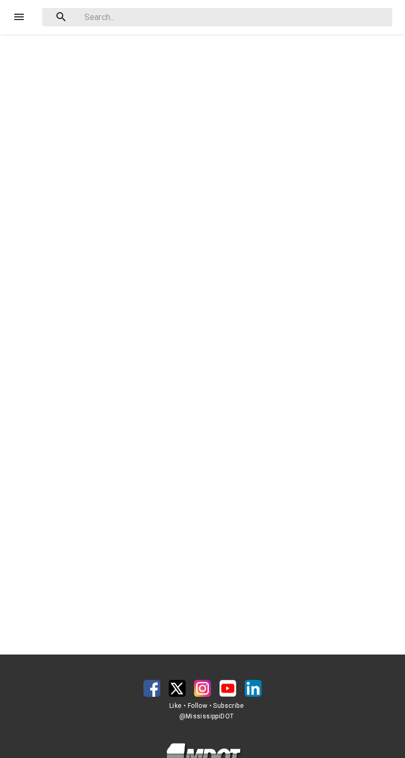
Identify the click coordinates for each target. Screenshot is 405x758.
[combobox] (217, 17)
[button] (152, 688)
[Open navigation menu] (19, 17)
